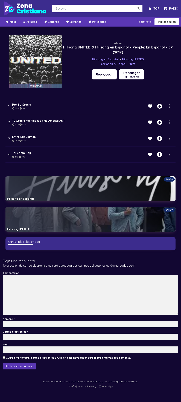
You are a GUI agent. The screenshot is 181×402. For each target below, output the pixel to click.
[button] (91, 389)
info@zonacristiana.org (83, 386)
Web (5, 344)
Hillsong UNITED (133, 59)
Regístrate (144, 22)
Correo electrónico (15, 331)
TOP (156, 8)
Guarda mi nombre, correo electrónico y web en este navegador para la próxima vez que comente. (68, 357)
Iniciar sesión (167, 22)
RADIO (173, 8)
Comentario (11, 273)
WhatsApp (107, 386)
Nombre (8, 319)
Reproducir (104, 74)
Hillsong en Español (105, 59)
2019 (132, 64)
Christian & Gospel (113, 64)
